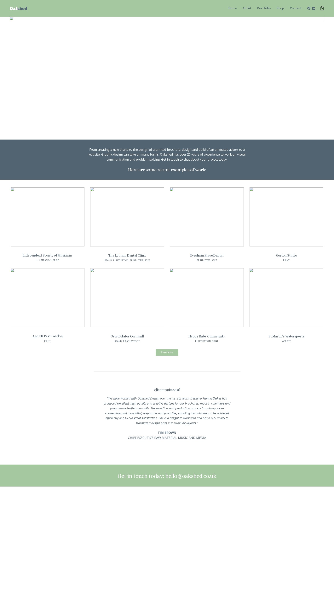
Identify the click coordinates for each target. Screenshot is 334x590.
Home (232, 8)
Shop (280, 8)
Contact (296, 8)
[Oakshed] (18, 8)
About (247, 8)
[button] (167, 352)
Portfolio (264, 8)
